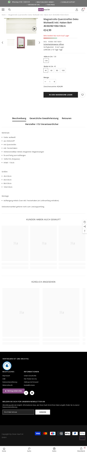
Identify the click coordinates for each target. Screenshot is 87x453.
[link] (15, 264)
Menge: (46, 77)
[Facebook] (26, 393)
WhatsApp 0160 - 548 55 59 (21, 2)
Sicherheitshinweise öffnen (54, 44)
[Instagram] (32, 393)
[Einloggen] (77, 9)
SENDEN (42, 412)
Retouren (66, 118)
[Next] (39, 42)
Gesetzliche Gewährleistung (44, 118)
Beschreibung (19, 118)
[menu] (3, 9)
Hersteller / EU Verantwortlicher (42, 124)
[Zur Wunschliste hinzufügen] (82, 95)
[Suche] (9, 9)
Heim (4, 15)
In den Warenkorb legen (60, 95)
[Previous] (2, 42)
